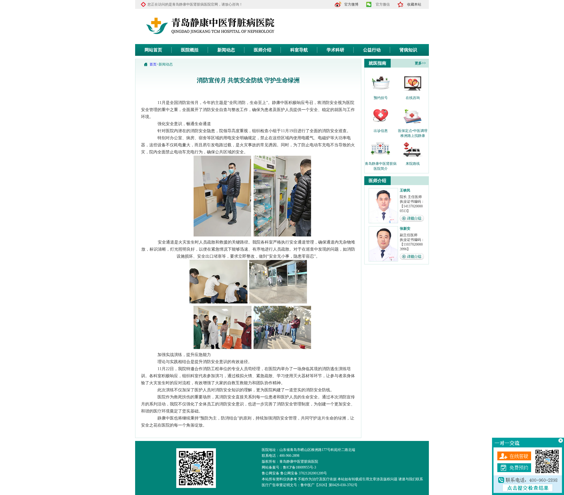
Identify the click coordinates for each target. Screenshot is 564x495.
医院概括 (190, 50)
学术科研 (335, 50)
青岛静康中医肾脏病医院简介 (381, 164)
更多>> (420, 63)
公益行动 (372, 50)
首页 (153, 64)
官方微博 (351, 4)
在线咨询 (413, 98)
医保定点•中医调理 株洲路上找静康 (412, 131)
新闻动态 (226, 50)
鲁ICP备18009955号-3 (299, 467)
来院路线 (413, 164)
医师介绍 (262, 50)
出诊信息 (381, 131)
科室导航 (299, 50)
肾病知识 (408, 50)
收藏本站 (414, 4)
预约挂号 (381, 98)
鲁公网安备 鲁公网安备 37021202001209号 (294, 473)
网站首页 (153, 50)
